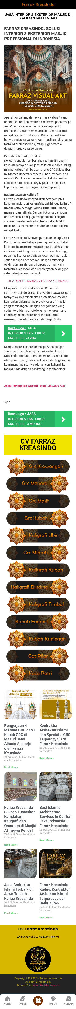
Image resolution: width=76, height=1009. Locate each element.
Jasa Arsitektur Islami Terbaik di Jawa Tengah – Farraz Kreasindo (18, 891)
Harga (53, 1003)
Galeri (23, 1003)
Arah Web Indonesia (46, 985)
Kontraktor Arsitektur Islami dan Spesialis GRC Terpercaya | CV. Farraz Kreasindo (55, 734)
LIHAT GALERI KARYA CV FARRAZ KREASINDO (38, 281)
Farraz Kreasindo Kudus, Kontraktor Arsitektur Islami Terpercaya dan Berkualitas (54, 893)
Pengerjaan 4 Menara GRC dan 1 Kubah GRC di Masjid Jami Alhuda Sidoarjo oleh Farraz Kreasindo (20, 739)
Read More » (11, 767)
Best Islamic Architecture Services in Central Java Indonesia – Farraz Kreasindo (55, 816)
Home (8, 1003)
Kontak (68, 1003)
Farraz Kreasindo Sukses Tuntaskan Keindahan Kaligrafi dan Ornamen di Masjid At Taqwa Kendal (20, 819)
